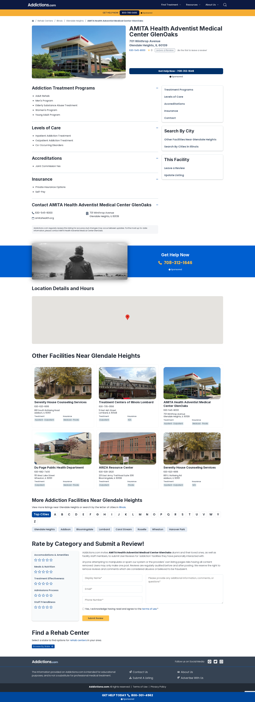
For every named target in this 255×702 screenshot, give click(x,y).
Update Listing (174, 175)
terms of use (149, 609)
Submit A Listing (143, 678)
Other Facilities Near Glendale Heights (190, 139)
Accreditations (174, 104)
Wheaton (157, 529)
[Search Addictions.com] (225, 4)
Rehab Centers (45, 20)
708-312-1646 (177, 263)
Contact (170, 118)
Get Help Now (110, 13)
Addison (66, 529)
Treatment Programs (178, 89)
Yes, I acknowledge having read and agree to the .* (121, 609)
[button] (127, 317)
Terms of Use (140, 686)
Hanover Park (177, 529)
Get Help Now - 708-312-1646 (176, 71)
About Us (187, 672)
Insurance (171, 111)
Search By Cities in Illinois (181, 146)
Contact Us (140, 672)
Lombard (104, 529)
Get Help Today (127, 695)
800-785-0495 (129, 13)
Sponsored (147, 13)
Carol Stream (124, 529)
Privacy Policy (158, 686)
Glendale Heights (75, 20)
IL (156, 45)
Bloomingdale (84, 529)
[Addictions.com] (33, 20)
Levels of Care (173, 97)
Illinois (60, 20)
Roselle (142, 529)
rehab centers (78, 640)
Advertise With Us (192, 678)
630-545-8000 (137, 50)
